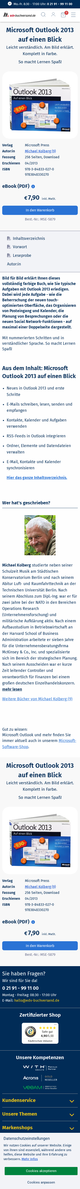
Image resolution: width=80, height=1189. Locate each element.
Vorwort (20, 247)
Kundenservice (19, 1100)
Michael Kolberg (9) (40, 151)
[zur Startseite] (18, 15)
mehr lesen (12, 689)
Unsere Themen (19, 1114)
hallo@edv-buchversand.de (36, 1000)
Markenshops (17, 1128)
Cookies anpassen (41, 1182)
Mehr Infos (30, 1159)
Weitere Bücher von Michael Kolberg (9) (37, 699)
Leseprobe (22, 255)
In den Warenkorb (40, 210)
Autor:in (14, 264)
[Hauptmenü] (75, 15)
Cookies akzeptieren (41, 1171)
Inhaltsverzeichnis (29, 238)
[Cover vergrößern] (40, 105)
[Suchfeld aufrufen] (45, 14)
